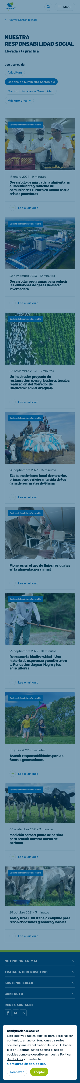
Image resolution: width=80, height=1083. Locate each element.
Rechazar (17, 1072)
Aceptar (39, 1072)
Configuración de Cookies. (26, 1063)
